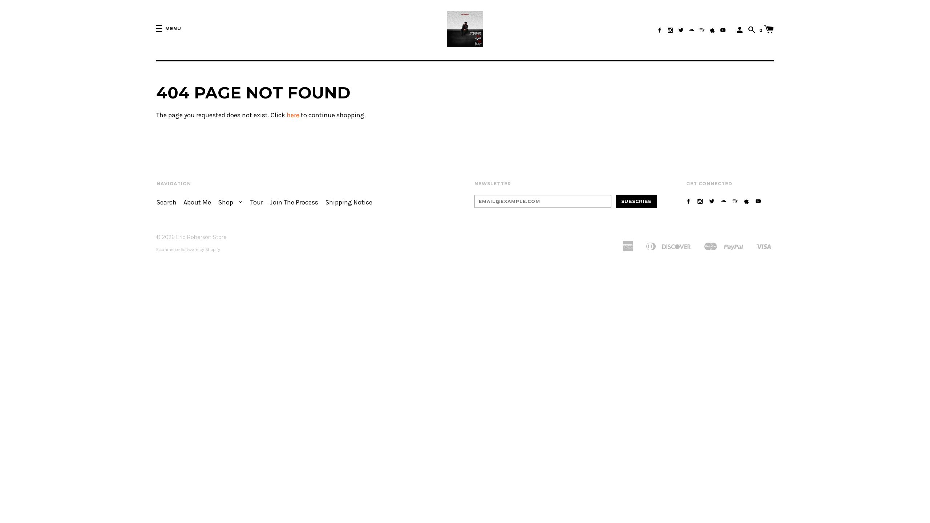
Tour (256, 202)
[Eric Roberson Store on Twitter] (680, 30)
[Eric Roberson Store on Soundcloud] (691, 30)
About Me (197, 202)
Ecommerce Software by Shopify (188, 249)
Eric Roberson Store (201, 237)
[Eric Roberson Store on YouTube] (722, 30)
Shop (226, 202)
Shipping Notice (348, 202)
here (293, 115)
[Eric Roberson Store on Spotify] (701, 30)
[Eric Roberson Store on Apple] (712, 30)
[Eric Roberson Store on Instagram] (670, 30)
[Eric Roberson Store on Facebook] (659, 30)
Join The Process (294, 202)
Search (166, 202)
